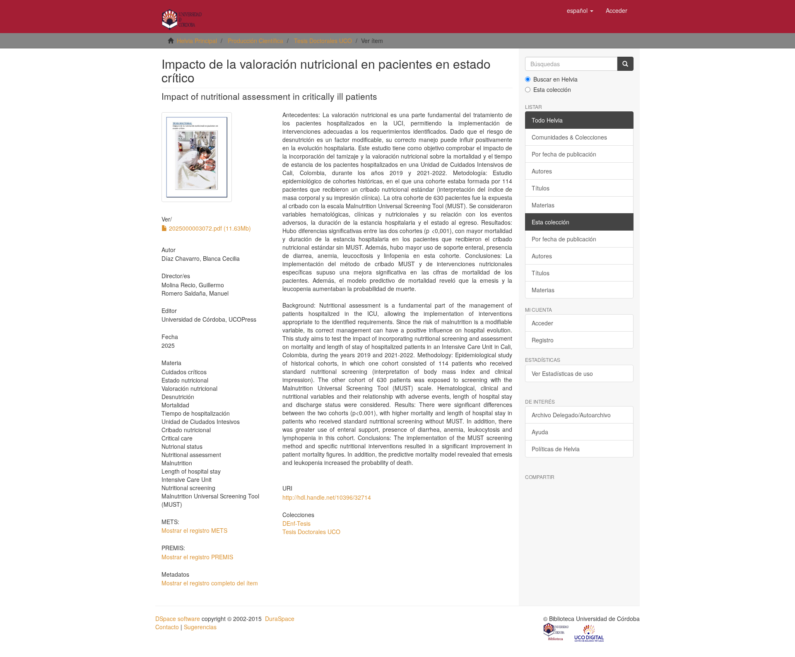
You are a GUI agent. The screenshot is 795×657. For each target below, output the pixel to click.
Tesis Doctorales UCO (323, 40)
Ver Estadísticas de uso (562, 373)
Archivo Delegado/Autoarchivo (571, 415)
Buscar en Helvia (555, 79)
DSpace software (177, 618)
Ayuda (540, 432)
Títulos (540, 188)
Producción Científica (255, 40)
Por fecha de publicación (564, 154)
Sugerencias (200, 627)
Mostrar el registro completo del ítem (209, 583)
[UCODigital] (589, 632)
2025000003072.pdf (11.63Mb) (209, 228)
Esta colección (552, 89)
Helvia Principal (197, 40)
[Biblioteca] (556, 632)
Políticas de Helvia (556, 449)
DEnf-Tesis (296, 523)
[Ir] (625, 64)
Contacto (167, 627)
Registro (543, 340)
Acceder (542, 323)
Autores (542, 171)
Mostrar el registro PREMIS (197, 557)
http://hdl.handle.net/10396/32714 (326, 497)
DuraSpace (279, 618)
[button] (580, 10)
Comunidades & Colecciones (569, 137)
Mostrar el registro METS (194, 530)
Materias (543, 205)
